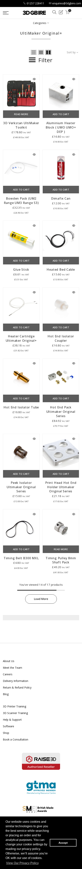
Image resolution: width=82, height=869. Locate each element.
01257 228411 (35, 3)
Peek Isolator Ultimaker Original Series (21, 487)
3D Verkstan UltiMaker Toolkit (21, 125)
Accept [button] (63, 842)
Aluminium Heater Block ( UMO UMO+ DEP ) (61, 127)
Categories (39, 23)
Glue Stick (21, 269)
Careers (7, 674)
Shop (6, 733)
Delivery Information (15, 681)
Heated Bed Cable (61, 269)
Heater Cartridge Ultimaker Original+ (21, 338)
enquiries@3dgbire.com (66, 3)
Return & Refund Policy (17, 687)
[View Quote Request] (61, 12)
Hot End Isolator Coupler (60, 338)
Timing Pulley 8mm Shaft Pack (61, 560)
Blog (6, 694)
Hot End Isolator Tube (21, 407)
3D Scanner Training (15, 713)
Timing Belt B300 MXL (21, 558)
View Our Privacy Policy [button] (22, 863)
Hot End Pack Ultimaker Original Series (60, 411)
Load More (41, 599)
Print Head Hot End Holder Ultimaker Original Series (60, 487)
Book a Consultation (15, 739)
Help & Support (12, 719)
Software (8, 726)
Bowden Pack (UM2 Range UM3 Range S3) (21, 200)
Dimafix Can (61, 198)
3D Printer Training (14, 706)
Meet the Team (12, 667)
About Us (8, 661)
